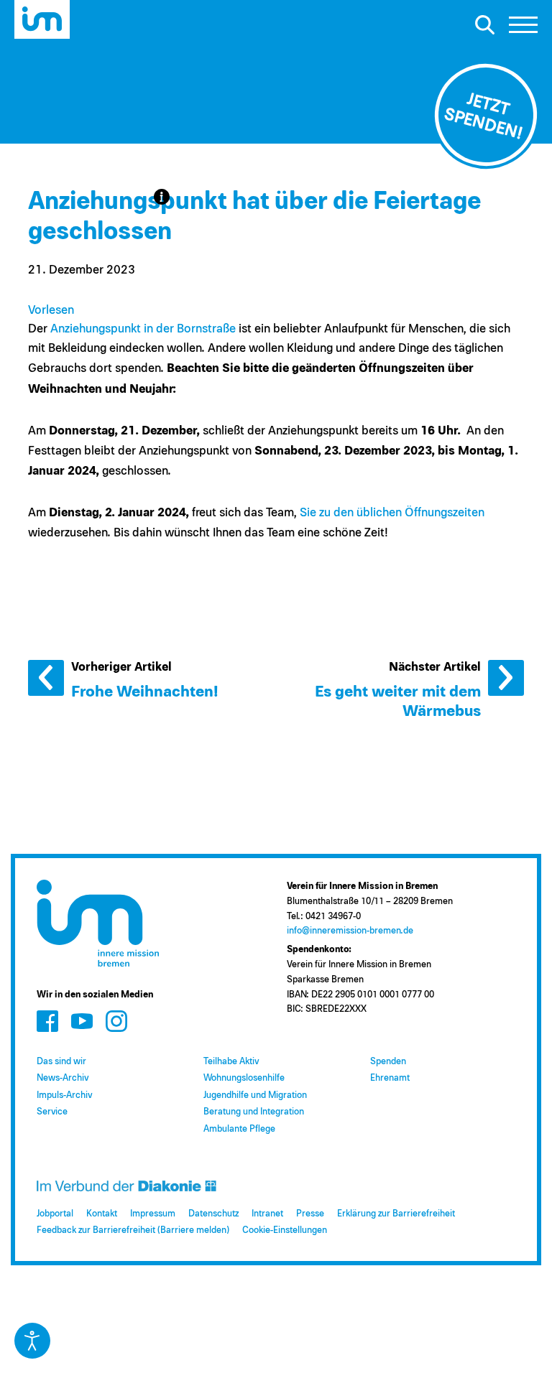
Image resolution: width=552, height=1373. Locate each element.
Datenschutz (213, 1214)
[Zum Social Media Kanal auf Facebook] (47, 1020)
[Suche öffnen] (484, 24)
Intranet (267, 1214)
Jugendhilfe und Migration (255, 1095)
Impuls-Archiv (64, 1095)
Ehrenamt (390, 1078)
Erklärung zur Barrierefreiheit (396, 1214)
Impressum (152, 1214)
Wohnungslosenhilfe (244, 1078)
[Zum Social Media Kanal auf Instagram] (116, 1020)
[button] (523, 29)
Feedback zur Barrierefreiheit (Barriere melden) (133, 1230)
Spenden (388, 1061)
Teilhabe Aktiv (231, 1061)
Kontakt (101, 1214)
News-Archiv (62, 1078)
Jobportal (55, 1214)
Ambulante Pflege (239, 1129)
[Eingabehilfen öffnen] (32, 1341)
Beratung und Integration (253, 1112)
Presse (310, 1214)
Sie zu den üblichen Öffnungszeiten (392, 513)
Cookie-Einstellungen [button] (284, 1230)
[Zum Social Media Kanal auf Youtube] (82, 1020)
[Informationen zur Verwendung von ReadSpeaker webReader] (162, 197)
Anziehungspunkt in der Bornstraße (143, 329)
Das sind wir (61, 1061)
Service (52, 1112)
